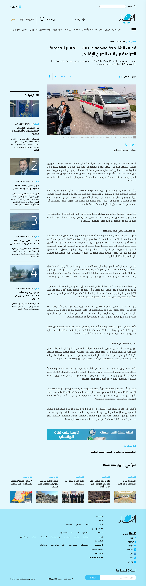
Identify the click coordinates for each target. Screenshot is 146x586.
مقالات (76, 29)
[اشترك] (91, 434)
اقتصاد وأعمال (89, 29)
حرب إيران (124, 452)
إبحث (130, 6)
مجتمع (78, 524)
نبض (131, 553)
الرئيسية (116, 29)
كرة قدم (86, 536)
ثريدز (131, 557)
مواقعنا (78, 19)
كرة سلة (77, 536)
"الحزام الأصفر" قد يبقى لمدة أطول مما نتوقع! (21, 482)
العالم (36, 124)
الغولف (33, 536)
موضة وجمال (72, 545)
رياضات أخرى (24, 536)
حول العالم (43, 545)
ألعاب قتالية (43, 536)
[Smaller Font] (133, 145)
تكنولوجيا (58, 29)
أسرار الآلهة (69, 524)
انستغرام (130, 549)
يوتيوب (130, 545)
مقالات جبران (63, 532)
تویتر (131, 538)
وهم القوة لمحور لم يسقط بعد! (74, 482)
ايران (107, 29)
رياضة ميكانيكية (55, 536)
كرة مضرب (67, 536)
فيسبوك (131, 542)
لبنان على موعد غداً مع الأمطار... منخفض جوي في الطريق (27, 295)
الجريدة (13, 6)
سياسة (86, 524)
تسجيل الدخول (27, 19)
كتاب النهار (131, 477)
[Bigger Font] (126, 145)
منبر (72, 532)
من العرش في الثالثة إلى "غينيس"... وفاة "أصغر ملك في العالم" (24, 131)
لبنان (101, 29)
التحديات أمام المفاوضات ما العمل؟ (126, 482)
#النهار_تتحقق (30, 29)
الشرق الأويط (112, 452)
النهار (134, 76)
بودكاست (50, 19)
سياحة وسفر (55, 545)
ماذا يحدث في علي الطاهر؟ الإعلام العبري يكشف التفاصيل (24, 241)
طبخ (63, 545)
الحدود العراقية (98, 452)
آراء (78, 532)
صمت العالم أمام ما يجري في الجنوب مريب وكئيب (48, 484)
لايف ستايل (45, 29)
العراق (133, 452)
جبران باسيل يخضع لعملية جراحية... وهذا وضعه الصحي (26, 187)
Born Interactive (16, 579)
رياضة (68, 29)
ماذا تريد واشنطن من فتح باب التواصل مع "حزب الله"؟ (100, 484)
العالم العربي (130, 41)
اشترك (13, 19)
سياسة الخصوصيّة (96, 557)
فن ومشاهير (84, 545)
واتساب (130, 562)
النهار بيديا (15, 29)
